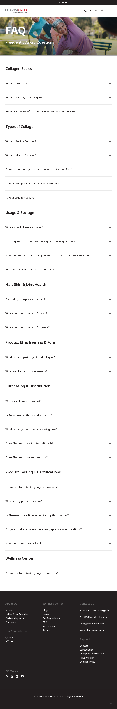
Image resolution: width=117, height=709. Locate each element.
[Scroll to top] (111, 702)
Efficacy (9, 641)
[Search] (84, 10)
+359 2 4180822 (89, 610)
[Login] (89, 10)
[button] (56, 2)
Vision (8, 610)
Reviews (47, 630)
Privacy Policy (87, 657)
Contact (84, 645)
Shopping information (92, 653)
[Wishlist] (95, 10)
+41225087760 (88, 616)
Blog (45, 610)
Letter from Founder (16, 614)
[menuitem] (56, 2)
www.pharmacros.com (92, 630)
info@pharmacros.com (92, 623)
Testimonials (49, 626)
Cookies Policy (87, 661)
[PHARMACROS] (16, 11)
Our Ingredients (51, 618)
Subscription (86, 649)
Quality (9, 637)
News (46, 614)
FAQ (45, 622)
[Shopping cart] (100, 10)
